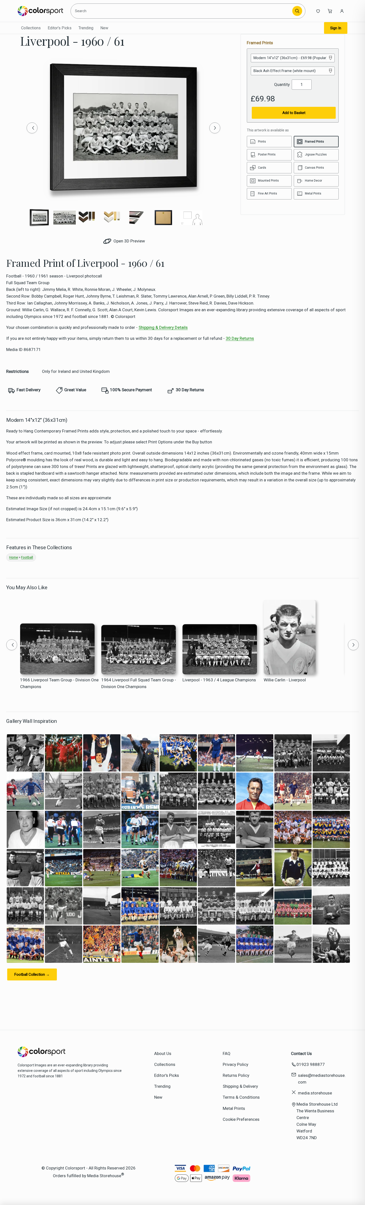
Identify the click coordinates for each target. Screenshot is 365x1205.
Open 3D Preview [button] (128, 240)
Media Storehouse (104, 1175)
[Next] (214, 127)
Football (27, 557)
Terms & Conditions (241, 1097)
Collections (31, 28)
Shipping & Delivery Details (163, 327)
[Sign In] (341, 10)
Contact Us (301, 1053)
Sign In (335, 28)
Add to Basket (293, 113)
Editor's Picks (60, 28)
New (104, 28)
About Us (162, 1053)
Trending (85, 28)
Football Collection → (32, 974)
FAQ (226, 1053)
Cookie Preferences (241, 1119)
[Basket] (330, 10)
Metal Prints (234, 1108)
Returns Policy (236, 1075)
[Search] (297, 11)
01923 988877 (310, 1064)
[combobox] (182, 10)
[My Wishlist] (318, 10)
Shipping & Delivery (240, 1086)
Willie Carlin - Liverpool (285, 679)
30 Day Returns (240, 338)
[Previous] (32, 127)
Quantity (282, 84)
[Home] (40, 10)
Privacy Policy (235, 1064)
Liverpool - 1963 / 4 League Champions (219, 679)
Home (13, 557)
